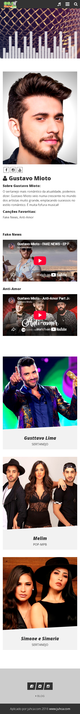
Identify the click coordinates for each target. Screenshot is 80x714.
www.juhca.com (59, 709)
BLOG (40, 696)
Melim (40, 538)
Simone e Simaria (40, 638)
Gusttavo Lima (40, 438)
